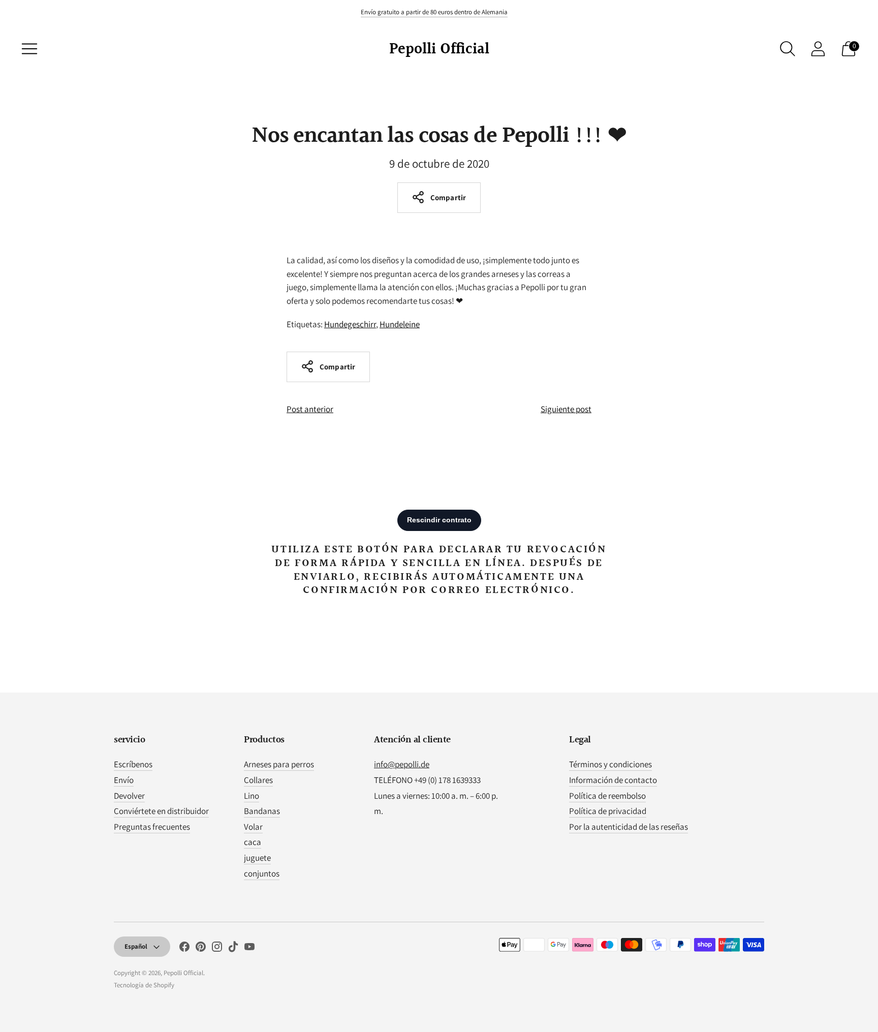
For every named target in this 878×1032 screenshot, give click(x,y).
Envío (124, 780)
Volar (253, 826)
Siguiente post (566, 409)
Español (135, 946)
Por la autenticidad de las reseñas (628, 826)
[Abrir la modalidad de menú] (29, 49)
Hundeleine (400, 324)
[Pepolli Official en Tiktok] (233, 949)
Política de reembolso (607, 795)
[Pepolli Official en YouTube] (249, 949)
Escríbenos (133, 764)
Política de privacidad (607, 811)
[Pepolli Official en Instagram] (217, 949)
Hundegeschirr (350, 324)
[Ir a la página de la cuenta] (818, 49)
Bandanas (262, 811)
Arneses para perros (279, 764)
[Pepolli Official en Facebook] (184, 949)
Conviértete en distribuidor (161, 811)
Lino (251, 795)
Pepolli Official (183, 972)
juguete (257, 857)
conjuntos (261, 873)
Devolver (129, 795)
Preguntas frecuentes (152, 826)
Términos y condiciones (610, 764)
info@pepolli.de (401, 764)
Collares (258, 780)
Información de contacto (613, 780)
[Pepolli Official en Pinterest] (201, 949)
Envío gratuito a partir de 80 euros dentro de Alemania (434, 12)
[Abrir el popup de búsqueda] (787, 49)
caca (252, 842)
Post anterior (310, 409)
